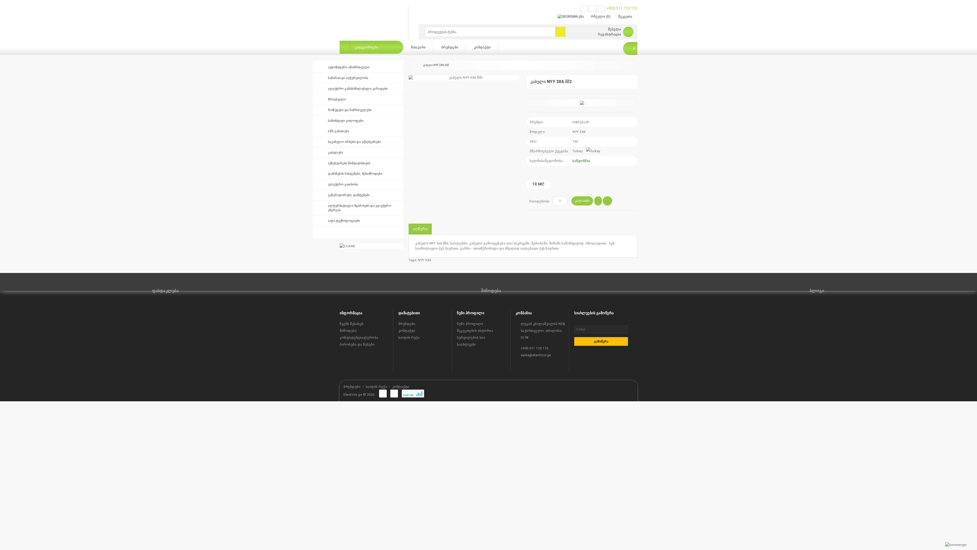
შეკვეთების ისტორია (475, 331)
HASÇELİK (580, 122)
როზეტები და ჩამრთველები (350, 110)
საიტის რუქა (409, 337)
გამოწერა (601, 341)
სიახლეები (466, 344)
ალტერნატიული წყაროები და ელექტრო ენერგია (359, 208)
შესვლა (614, 29)
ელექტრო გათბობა (343, 184)
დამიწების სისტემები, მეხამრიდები (355, 173)
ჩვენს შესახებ (352, 324)
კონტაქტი (482, 47)
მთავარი (418, 47)
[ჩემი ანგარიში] (628, 32)
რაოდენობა (539, 201)
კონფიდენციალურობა (359, 337)
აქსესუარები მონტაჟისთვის (349, 163)
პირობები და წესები (357, 344)
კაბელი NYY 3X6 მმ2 (436, 65)
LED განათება (338, 131)
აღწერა (420, 229)
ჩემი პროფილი (470, 324)
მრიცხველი (337, 99)
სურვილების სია (471, 337)
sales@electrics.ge (536, 355)
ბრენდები (449, 47)
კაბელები (335, 152)
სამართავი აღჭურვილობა (348, 78)
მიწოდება (348, 331)
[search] (560, 32)
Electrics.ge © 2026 (359, 394)
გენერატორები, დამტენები (349, 195)
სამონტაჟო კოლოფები (345, 120)
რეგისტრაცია (609, 34)
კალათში (582, 201)
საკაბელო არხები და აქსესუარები (354, 142)
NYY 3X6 (424, 260)
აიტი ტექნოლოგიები (344, 221)
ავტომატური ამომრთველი (348, 67)
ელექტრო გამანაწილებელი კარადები (358, 88)
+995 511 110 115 (622, 8)
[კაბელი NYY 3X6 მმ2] (464, 77)
